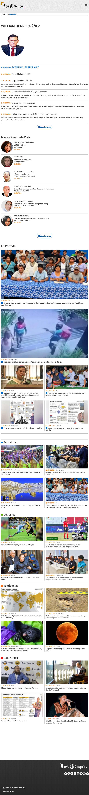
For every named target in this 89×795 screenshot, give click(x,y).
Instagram (75, 773)
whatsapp (71, 773)
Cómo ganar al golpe (21, 174)
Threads (84, 773)
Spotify (87, 773)
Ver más (4, 446)
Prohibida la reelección (21, 74)
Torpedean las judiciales (22, 80)
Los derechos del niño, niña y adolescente (29, 91)
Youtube (78, 773)
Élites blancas (20, 144)
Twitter (68, 773)
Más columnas (44, 127)
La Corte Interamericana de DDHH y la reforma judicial (34, 114)
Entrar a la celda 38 (22, 159)
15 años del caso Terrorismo (23, 103)
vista (3, 250)
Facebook (65, 773)
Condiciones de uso (8, 792)
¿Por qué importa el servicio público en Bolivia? (31, 218)
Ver (5, 14)
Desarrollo (12, 14)
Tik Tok (81, 773)
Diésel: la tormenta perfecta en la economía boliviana (34, 189)
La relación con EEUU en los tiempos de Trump (31, 203)
